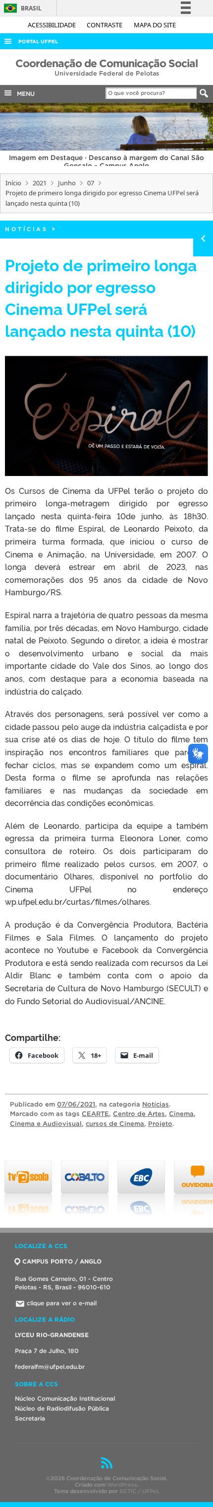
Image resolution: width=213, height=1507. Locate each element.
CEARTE (95, 1113)
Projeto (160, 1123)
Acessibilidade (52, 24)
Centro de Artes (139, 1113)
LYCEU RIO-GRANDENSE (52, 1335)
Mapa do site (155, 24)
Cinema (181, 1113)
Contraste (105, 24)
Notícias (26, 229)
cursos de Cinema (115, 1123)
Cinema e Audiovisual (46, 1123)
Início (13, 182)
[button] (106, 416)
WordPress (122, 1485)
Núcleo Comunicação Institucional (65, 1398)
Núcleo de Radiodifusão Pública (62, 1408)
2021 (40, 182)
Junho (67, 182)
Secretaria (30, 1418)
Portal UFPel (38, 41)
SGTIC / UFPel (138, 1491)
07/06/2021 (76, 1104)
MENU (24, 93)
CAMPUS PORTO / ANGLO (62, 1261)
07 (90, 182)
